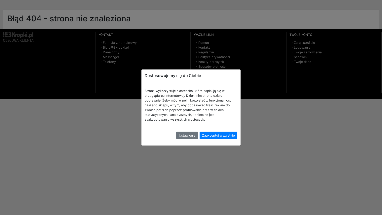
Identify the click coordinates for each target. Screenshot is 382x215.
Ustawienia (187, 135)
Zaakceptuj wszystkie (218, 135)
